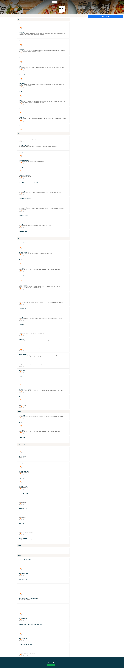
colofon (71, 1)
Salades (35, 15)
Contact (67, 1)
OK (51, 664)
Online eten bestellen (105, 16)
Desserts (47, 15)
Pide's (18, 15)
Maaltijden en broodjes (28, 15)
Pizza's (22, 15)
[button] (69, 15)
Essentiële (60, 664)
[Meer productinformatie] (22, 100)
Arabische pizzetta (41, 15)
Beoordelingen (61, 1)
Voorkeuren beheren (63, 661)
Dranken (52, 15)
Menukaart (54, 1)
